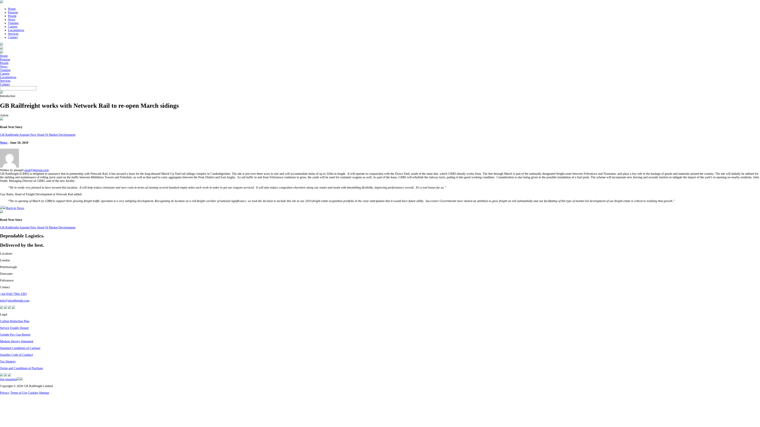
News (11, 19)
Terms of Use (18, 392)
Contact (13, 37)
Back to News (15, 208)
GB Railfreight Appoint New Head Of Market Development (37, 134)
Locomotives (16, 30)
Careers (12, 26)
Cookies (33, 392)
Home (12, 8)
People (12, 16)
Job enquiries (8, 379)
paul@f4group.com (36, 170)
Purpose (13, 12)
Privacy (5, 392)
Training (13, 23)
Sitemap (44, 392)
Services (13, 33)
